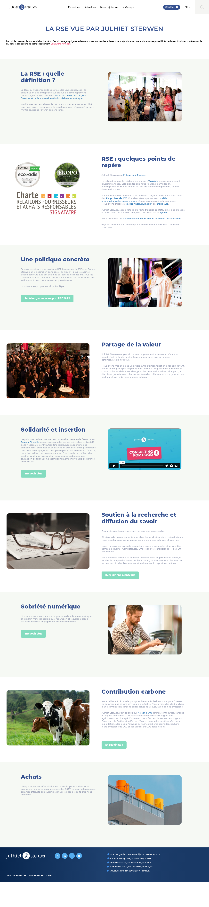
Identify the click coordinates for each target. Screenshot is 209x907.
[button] (187, 7)
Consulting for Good (61, 44)
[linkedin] (65, 856)
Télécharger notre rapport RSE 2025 (47, 298)
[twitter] (57, 856)
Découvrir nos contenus (120, 575)
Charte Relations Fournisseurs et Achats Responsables (151, 218)
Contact (170, 7)
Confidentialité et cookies (40, 875)
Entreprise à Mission (134, 175)
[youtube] (79, 856)
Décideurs (162, 203)
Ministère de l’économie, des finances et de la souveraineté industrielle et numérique (53, 97)
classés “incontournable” (138, 203)
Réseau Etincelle (30, 442)
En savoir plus (33, 473)
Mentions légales (14, 875)
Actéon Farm (145, 712)
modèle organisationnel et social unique (134, 199)
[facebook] (72, 856)
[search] (202, 7)
